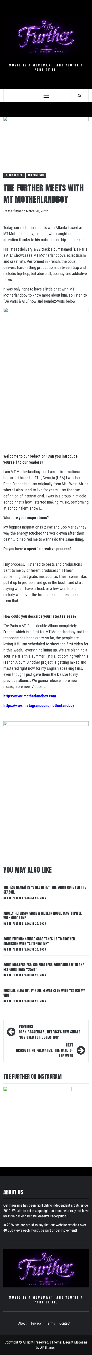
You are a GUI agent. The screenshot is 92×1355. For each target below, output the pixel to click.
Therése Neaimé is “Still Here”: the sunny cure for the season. (44, 890)
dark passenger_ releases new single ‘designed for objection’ (49, 1032)
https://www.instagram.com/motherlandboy (38, 705)
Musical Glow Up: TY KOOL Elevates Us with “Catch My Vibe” (44, 993)
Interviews (36, 175)
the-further (16, 211)
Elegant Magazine (75, 1342)
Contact (64, 1323)
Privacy (36, 1323)
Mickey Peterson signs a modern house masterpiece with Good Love (42, 915)
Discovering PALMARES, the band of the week (44, 1050)
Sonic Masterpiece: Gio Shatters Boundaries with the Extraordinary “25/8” (43, 967)
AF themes (47, 1348)
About (22, 1323)
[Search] (79, 95)
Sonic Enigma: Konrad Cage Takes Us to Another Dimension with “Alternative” (39, 941)
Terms (50, 1323)
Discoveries (14, 175)
